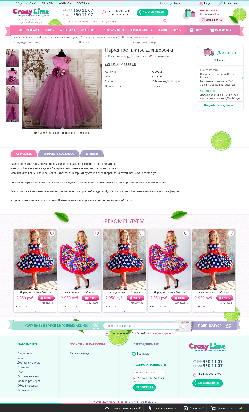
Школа (49, 30)
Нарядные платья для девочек (100, 37)
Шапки (162, 30)
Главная (16, 37)
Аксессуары (67, 30)
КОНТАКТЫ (65, 3)
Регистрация (230, 3)
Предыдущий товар (26, 42)
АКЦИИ (20, 3)
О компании (24, 353)
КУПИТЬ (47, 298)
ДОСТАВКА (83, 3)
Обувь (177, 30)
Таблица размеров (28, 381)
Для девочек (89, 30)
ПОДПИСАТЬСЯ (209, 325)
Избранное (214, 20)
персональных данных (159, 333)
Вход (207, 3)
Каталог (29, 37)
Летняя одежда (79, 353)
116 (25, 306)
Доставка (226, 53)
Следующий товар (143, 42)
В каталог (85, 42)
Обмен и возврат (28, 385)
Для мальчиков (114, 30)
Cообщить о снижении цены (120, 64)
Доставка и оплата (28, 362)
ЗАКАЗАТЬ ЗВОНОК (154, 12)
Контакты (23, 367)
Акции (21, 358)
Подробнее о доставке (219, 105)
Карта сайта (24, 390)
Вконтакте (143, 353)
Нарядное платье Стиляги (35, 292)
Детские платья (29, 30)
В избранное (117, 56)
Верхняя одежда (141, 30)
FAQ (20, 371)
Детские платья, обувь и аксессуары (59, 37)
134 (75, 306)
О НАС (32, 3)
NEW (199, 30)
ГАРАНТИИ (47, 3)
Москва (221, 60)
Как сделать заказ (28, 376)
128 (70, 306)
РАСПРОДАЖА (223, 30)
